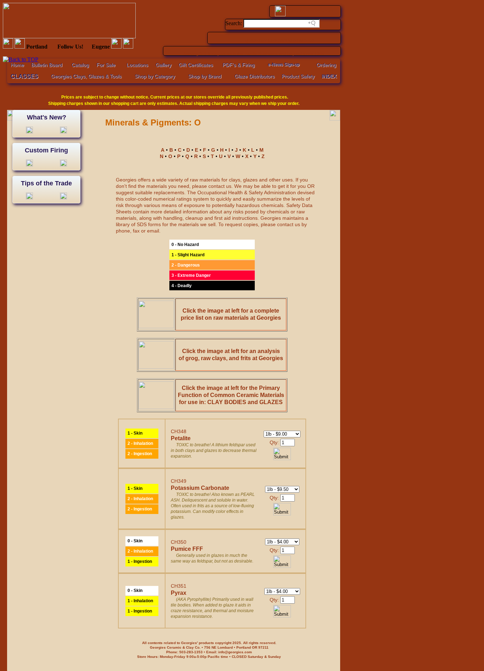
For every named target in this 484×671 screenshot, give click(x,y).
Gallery (163, 65)
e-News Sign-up (283, 64)
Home (17, 65)
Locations (137, 65)
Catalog (80, 65)
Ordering (326, 65)
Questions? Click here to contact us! (279, 40)
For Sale (106, 65)
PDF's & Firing (239, 65)
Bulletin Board (46, 65)
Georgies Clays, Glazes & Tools (86, 76)
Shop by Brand (204, 76)
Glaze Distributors (255, 76)
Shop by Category (155, 76)
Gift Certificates (196, 65)
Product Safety (298, 76)
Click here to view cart (310, 11)
